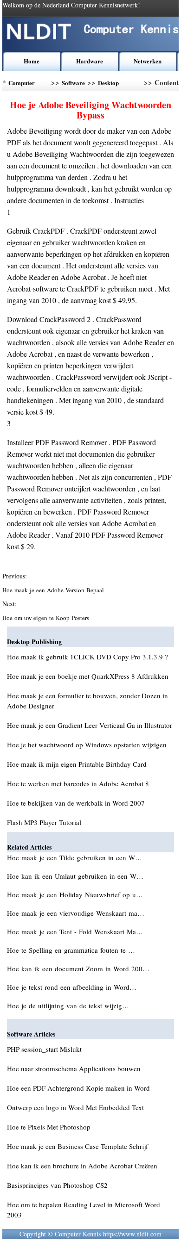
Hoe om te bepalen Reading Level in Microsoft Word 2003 (83, 1209)
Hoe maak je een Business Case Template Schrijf (77, 1146)
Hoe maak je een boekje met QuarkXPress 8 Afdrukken (87, 676)
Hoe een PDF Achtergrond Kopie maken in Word (78, 1087)
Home (31, 60)
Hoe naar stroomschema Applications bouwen (74, 1068)
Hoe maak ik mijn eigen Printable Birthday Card (77, 764)
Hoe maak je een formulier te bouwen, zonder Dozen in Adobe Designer (87, 700)
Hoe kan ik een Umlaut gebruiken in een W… (75, 876)
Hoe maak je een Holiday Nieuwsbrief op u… (75, 894)
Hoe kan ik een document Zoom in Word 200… (78, 968)
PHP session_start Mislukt (44, 1049)
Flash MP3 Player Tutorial (44, 822)
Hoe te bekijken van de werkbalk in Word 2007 (76, 802)
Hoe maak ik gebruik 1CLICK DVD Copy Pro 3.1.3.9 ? (87, 656)
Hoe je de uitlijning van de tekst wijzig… (68, 1005)
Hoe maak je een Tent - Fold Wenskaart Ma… (75, 931)
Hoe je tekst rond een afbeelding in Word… (71, 987)
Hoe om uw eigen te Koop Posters (46, 618)
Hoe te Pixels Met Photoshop (48, 1126)
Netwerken (148, 60)
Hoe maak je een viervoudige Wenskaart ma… (75, 913)
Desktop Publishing (112, 84)
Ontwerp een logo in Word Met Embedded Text (75, 1107)
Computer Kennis (21, 84)
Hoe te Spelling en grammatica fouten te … (71, 950)
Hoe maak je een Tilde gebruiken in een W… (74, 857)
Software (73, 82)
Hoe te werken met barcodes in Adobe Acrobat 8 (78, 783)
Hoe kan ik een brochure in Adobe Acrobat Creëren (82, 1165)
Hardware (89, 60)
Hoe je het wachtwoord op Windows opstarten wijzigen (87, 744)
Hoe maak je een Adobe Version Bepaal (54, 590)
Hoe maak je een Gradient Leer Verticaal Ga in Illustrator (89, 725)
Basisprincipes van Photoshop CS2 (57, 1185)
